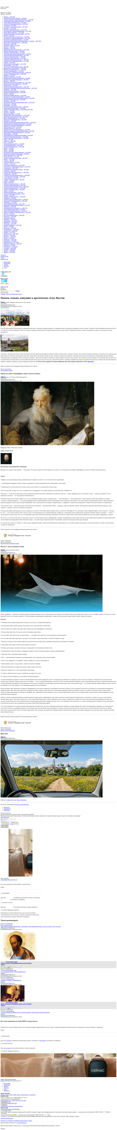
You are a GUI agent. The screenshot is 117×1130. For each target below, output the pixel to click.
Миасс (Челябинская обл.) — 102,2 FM (14, 118)
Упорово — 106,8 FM (9, 249)
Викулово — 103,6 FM (10, 228)
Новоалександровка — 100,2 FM (13, 243)
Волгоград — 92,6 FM (10, 44)
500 (2, 817)
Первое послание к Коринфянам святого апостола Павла (16, 963)
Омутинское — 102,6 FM (10, 246)
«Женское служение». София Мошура (11, 980)
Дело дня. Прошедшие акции (14, 294)
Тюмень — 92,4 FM (9, 195)
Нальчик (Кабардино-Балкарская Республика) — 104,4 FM (20, 122)
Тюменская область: (9, 218)
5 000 (7, 817)
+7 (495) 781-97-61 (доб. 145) (18, 1100)
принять (3, 1128)
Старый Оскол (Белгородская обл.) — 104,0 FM (17, 175)
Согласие (9, 897)
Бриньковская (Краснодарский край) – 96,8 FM (16, 34)
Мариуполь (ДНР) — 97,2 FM (12, 114)
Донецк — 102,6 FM (9, 62)
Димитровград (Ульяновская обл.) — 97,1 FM (16, 61)
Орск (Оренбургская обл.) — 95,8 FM (14, 144)
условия (12, 823)
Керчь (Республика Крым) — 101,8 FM (14, 91)
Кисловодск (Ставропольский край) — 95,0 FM (17, 96)
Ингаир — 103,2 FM (9, 235)
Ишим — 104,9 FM (9, 238)
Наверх (3, 1079)
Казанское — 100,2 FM (10, 239)
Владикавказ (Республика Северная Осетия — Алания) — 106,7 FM (22, 41)
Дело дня (3, 255)
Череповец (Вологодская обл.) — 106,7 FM (15, 208)
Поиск (17, 291)
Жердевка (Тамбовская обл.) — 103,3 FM (15, 69)
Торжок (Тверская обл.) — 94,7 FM (13, 192)
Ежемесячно (5, 822)
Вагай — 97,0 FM (8, 226)
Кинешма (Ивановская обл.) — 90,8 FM (14, 92)
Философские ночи (11, 970)
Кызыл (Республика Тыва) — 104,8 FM (14, 108)
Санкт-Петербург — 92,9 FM (12, 162)
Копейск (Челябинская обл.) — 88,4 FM (14, 99)
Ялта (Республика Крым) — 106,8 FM (14, 215)
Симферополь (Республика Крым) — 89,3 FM (16, 169)
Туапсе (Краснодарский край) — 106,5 (14, 193)
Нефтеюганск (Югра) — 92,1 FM (13, 126)
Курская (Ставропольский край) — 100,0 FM (16, 106)
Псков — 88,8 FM (8, 151)
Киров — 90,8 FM (9, 94)
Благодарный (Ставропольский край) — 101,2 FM (17, 31)
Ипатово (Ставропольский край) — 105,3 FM (16, 79)
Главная (3, 294)
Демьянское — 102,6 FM (10, 231)
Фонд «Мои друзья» (15, 1094)
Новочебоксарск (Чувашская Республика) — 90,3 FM (18, 135)
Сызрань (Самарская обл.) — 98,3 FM (14, 179)
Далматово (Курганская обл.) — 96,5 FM (15, 58)
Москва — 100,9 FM (9, 17)
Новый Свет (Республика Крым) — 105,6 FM (16, 138)
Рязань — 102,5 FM (9, 159)
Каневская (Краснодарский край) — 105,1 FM (16, 86)
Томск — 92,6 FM (8, 191)
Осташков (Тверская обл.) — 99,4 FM (14, 146)
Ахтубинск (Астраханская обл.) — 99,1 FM (15, 27)
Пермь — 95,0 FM (9, 149)
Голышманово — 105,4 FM (11, 229)
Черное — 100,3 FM (9, 251)
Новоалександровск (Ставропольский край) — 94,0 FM (19, 131)
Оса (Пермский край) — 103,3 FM (13, 145)
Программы (7, 262)
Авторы (6, 264)
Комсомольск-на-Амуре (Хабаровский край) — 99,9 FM (19, 98)
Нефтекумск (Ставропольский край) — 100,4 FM (17, 125)
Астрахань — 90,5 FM (10, 25)
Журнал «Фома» (5, 1094)
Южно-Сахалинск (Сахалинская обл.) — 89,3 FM (17, 212)
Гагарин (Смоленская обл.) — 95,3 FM (14, 52)
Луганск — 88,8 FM (9, 112)
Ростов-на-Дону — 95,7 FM (11, 156)
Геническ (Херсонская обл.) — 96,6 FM (14, 56)
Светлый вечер (10, 979)
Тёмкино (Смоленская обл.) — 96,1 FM (14, 183)
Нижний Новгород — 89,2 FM (12, 128)
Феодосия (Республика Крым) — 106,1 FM (15, 201)
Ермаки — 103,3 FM (9, 232)
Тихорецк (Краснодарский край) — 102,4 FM (16, 186)
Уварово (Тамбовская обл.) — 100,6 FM (14, 196)
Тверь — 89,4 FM (8, 182)
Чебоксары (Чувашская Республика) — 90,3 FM (17, 205)
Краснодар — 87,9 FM (10, 104)
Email (2, 887)
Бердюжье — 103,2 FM (10, 223)
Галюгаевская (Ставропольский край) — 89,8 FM (17, 54)
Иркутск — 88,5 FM (9, 81)
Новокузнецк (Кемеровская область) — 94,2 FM (17, 132)
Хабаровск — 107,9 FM (10, 202)
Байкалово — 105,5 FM (10, 222)
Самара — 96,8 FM (9, 161)
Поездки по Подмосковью (8, 730)
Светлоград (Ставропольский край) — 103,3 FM (17, 166)
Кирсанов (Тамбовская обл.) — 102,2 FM (15, 95)
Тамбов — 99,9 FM (9, 181)
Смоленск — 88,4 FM (10, 171)
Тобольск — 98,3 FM (9, 245)
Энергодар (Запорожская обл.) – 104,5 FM (15, 211)
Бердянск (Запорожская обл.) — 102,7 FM (15, 29)
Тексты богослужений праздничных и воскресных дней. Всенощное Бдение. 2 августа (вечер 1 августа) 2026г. (31, 926)
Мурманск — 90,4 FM (10, 121)
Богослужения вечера (6, 925)
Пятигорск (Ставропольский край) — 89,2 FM (16, 154)
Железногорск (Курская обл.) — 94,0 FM (15, 68)
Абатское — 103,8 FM (10, 219)
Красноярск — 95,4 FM (10, 105)
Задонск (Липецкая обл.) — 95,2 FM (13, 71)
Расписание (7, 263)
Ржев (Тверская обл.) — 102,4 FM (13, 155)
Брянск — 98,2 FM (9, 35)
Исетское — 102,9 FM (10, 236)
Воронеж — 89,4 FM (9, 48)
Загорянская (7, 809)
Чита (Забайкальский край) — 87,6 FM (14, 209)
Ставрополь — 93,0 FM (10, 173)
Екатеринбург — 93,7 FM (11, 65)
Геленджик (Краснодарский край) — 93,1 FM (16, 55)
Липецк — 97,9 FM (9, 111)
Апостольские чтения (6, 370)
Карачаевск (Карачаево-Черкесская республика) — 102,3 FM (20, 88)
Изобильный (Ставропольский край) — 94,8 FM (17, 78)
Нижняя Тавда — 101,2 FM (11, 242)
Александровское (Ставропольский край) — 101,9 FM (18, 19)
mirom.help (90, 361)
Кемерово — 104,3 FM (10, 89)
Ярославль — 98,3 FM (10, 216)
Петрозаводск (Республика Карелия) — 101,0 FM (17, 152)
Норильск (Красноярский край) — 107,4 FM (16, 136)
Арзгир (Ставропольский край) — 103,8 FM (16, 24)
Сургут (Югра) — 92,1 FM (11, 178)
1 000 (4, 817)
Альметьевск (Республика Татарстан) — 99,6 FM (17, 21)
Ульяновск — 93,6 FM (10, 198)
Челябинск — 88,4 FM (10, 206)
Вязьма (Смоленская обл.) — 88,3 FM (14, 51)
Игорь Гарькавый (21, 800)
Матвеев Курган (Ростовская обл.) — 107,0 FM (16, 115)
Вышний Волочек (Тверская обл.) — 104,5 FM (16, 49)
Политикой (6, 899)
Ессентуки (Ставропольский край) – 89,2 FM (16, 66)
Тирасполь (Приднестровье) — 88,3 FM (14, 185)
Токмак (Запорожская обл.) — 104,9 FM (14, 188)
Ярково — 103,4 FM (9, 252)
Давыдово (6, 810)
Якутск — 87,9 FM (9, 213)
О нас (5, 267)
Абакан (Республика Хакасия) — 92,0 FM (15, 18)
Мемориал (6, 1090)
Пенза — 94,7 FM (8, 148)
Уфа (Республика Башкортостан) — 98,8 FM (16, 199)
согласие (9, 907)
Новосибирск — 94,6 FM (10, 134)
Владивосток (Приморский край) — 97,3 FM (16, 39)
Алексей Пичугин (11, 800)
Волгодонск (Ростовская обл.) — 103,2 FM (15, 42)
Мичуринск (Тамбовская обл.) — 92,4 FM (15, 119)
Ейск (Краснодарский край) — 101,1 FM (15, 64)
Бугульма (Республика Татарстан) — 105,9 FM (16, 36)
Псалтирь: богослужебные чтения (10, 543)
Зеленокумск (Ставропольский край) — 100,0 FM (17, 72)
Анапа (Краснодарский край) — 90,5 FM (15, 22)
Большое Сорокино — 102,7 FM (12, 225)
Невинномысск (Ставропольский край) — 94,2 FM (18, 124)
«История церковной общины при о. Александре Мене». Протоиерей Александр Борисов (25, 1012)
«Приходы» (32, 1094)
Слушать (3, 961)
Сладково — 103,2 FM (10, 248)
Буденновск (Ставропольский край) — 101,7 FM (17, 38)
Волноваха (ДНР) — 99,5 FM (12, 45)
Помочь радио (4, 825)
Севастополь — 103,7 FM (11, 168)
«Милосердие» (25, 1094)
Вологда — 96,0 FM (9, 46)
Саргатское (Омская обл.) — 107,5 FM (14, 165)
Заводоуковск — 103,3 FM (11, 233)
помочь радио (4, 256)
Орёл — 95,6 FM (8, 142)
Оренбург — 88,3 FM (9, 141)
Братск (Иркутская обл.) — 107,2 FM (14, 32)
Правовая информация (7, 1118)
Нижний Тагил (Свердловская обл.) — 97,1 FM (17, 129)
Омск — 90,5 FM (8, 139)
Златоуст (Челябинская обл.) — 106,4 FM (15, 74)
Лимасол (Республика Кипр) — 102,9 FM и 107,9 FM (18, 109)
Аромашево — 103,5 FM (10, 221)
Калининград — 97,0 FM (10, 85)
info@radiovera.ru (5, 1100)
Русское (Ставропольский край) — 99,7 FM (15, 158)
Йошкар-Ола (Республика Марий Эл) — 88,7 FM (17, 82)
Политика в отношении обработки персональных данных (16, 1120)
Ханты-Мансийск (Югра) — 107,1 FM (14, 203)
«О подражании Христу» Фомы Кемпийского (13, 971)
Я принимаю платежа (10, 823)
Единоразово (14, 822)
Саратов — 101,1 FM (9, 163)
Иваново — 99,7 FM (9, 75)
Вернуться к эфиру (6, 12)
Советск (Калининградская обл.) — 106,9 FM (16, 172)
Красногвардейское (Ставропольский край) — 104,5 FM (19, 102)
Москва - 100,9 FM (6, 14)
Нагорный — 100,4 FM (10, 241)
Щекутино (7, 807)
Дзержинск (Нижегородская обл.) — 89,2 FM (16, 59)
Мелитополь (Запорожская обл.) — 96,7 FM (16, 116)
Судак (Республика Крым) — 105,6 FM (14, 176)
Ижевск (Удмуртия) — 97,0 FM (12, 76)
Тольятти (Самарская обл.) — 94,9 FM (14, 189)
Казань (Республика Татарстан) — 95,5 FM (15, 84)
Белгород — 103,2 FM (10, 28)
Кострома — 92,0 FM (9, 101)
